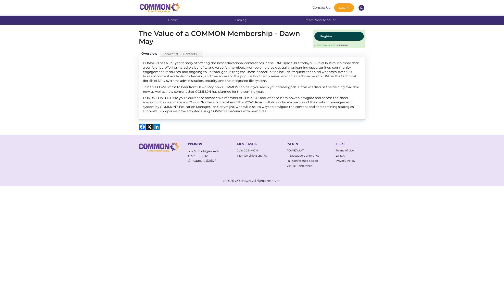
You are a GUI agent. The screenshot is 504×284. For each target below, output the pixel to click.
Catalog (241, 20)
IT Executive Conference (302, 155)
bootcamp (261, 76)
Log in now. (342, 45)
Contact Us (321, 7)
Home (173, 20)
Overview (149, 53)
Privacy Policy (345, 161)
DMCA (340, 155)
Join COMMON (247, 150)
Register (326, 36)
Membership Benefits (252, 155)
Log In (344, 7)
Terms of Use (345, 150)
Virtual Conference (299, 166)
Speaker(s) (170, 54)
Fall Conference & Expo (302, 161)
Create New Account (320, 20)
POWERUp (295, 150)
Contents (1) (191, 54)
